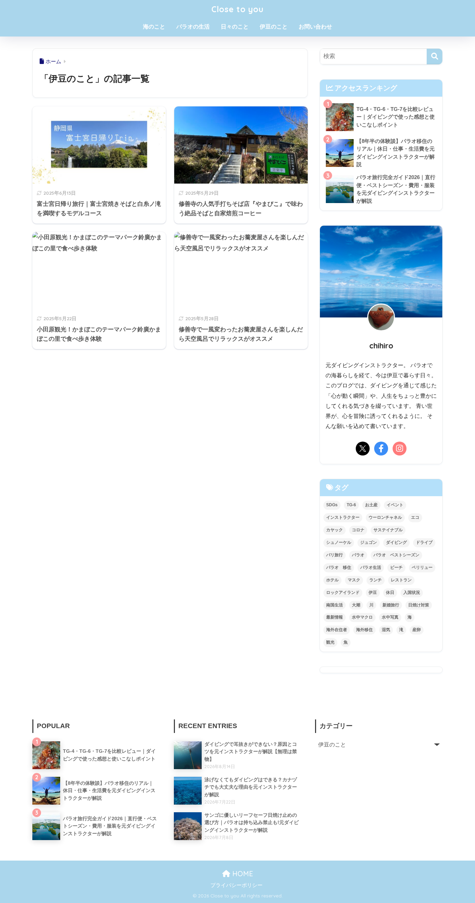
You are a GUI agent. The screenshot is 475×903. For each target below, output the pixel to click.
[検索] (434, 56)
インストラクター (343, 517)
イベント (395, 504)
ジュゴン (368, 542)
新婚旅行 (391, 605)
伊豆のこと (274, 27)
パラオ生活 (370, 567)
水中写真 (390, 617)
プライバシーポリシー (236, 885)
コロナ (358, 529)
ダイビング (396, 542)
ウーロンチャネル (385, 517)
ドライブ (424, 542)
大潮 (356, 605)
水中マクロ (362, 617)
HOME (241, 873)
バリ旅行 (334, 555)
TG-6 (351, 504)
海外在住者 (336, 629)
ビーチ (396, 567)
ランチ (375, 580)
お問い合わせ (315, 27)
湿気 (386, 629)
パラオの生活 (193, 27)
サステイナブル (388, 529)
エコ (415, 517)
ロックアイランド (343, 592)
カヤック (334, 529)
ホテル (332, 580)
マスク (354, 580)
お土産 (371, 504)
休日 (390, 592)
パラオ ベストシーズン (396, 555)
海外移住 (364, 629)
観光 (330, 642)
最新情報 (334, 617)
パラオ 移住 (338, 567)
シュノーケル (338, 542)
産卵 (416, 629)
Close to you (237, 9)
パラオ (358, 555)
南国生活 (334, 605)
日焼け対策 (418, 605)
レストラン (401, 580)
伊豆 (373, 592)
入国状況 (411, 592)
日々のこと (235, 27)
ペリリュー (422, 567)
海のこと (154, 27)
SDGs (332, 504)
